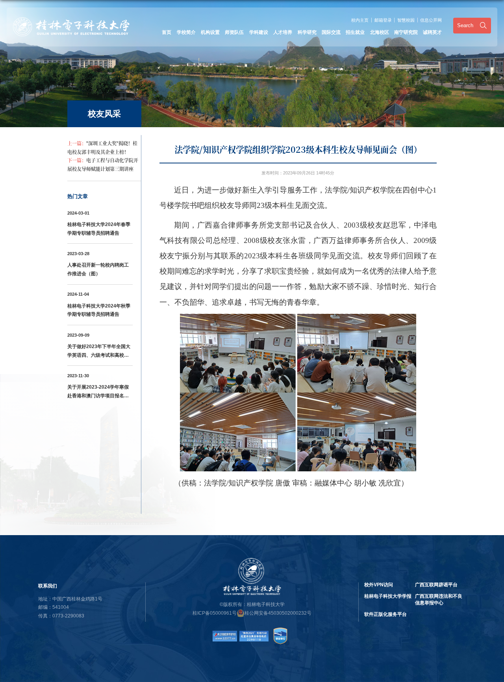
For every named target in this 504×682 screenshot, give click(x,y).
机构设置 (210, 32)
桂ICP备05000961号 (215, 613)
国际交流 (331, 32)
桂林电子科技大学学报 (387, 596)
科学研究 (307, 32)
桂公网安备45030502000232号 (278, 613)
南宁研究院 (406, 32)
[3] (253, 633)
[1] (225, 633)
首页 (166, 32)
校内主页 (360, 20)
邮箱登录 (383, 20)
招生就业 (355, 32)
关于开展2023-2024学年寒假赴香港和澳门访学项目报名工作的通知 (98, 395)
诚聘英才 (432, 32)
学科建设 (258, 32)
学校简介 (186, 32)
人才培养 (282, 32)
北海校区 (379, 32)
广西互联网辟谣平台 (436, 584)
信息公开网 (431, 20)
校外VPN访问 (378, 584)
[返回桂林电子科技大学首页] (71, 20)
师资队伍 (234, 32)
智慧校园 (406, 20)
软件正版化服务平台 (385, 614)
